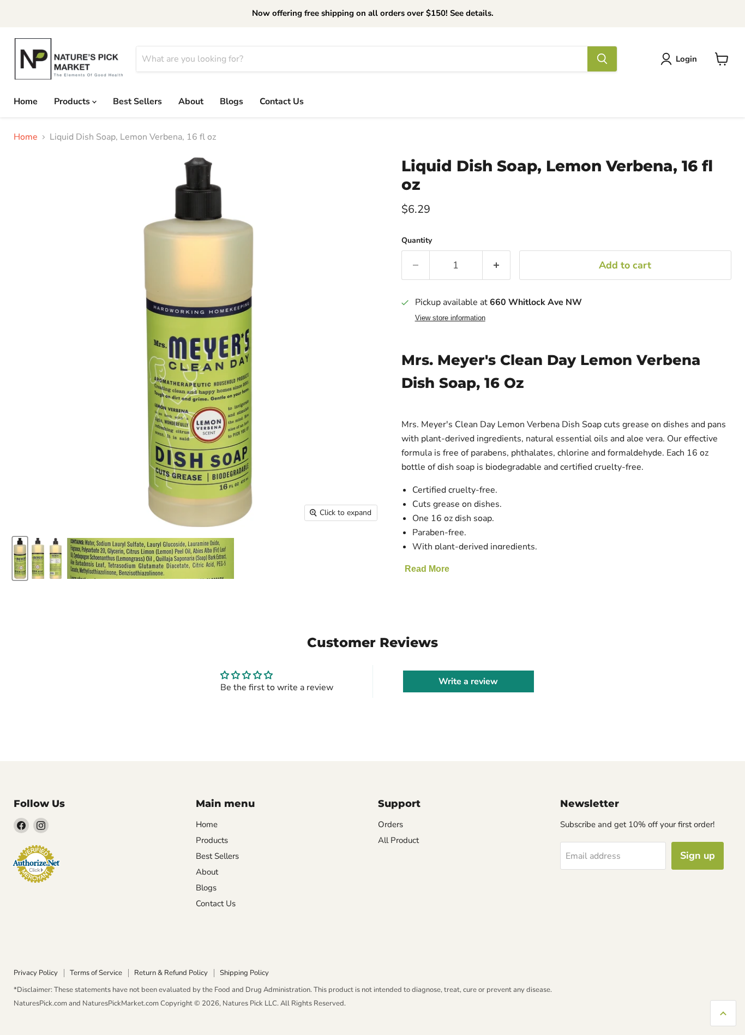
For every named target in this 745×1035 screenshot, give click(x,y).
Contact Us (282, 101)
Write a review (468, 681)
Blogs (231, 101)
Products (73, 101)
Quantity (416, 240)
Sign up (697, 855)
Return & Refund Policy (171, 973)
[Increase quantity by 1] (496, 265)
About (190, 101)
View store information (450, 318)
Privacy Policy (36, 973)
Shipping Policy (244, 973)
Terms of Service (96, 973)
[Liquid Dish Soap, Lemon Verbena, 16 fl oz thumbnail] (20, 558)
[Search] (602, 58)
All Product (398, 840)
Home (26, 101)
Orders (390, 824)
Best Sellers (137, 101)
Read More (427, 568)
